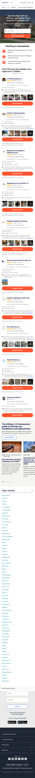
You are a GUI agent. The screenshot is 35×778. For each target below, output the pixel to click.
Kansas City (6, 584)
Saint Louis (5, 587)
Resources (5, 745)
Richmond (5, 669)
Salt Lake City (6, 663)
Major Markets (8, 490)
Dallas (4, 648)
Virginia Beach (6, 672)
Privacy (8, 765)
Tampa (4, 548)
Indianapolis (6, 557)
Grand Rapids (6, 575)
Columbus (5, 619)
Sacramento (6, 516)
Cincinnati (5, 613)
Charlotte (5, 601)
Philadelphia (6, 631)
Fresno (4, 504)
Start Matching (18, 36)
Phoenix (4, 498)
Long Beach (6, 507)
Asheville (5, 598)
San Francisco (6, 522)
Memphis (5, 640)
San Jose (5, 525)
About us (5, 750)
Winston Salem (7, 610)
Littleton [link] (13, 7)
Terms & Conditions (27, 768)
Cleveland (5, 616)
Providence (6, 637)
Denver (4, 528)
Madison (4, 678)
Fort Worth (5, 654)
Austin (4, 646)
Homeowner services (9, 734)
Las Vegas (5, 590)
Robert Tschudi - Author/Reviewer (11, 455)
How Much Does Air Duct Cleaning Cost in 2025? (11, 460)
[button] (5, 97)
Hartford (5, 531)
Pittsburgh (5, 634)
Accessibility (26, 765)
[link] (17, 82)
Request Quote (17, 103)
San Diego (5, 519)
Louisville (5, 560)
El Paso (4, 651)
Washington (6, 534)
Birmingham (6, 495)
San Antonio (6, 660)
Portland (5, 625)
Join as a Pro (23, 2)
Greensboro (6, 604)
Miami (4, 542)
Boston (4, 569)
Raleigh (4, 607)
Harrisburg (5, 628)
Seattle (4, 675)
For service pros (7, 739)
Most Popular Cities (8, 688)
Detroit (4, 572)
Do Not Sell (19, 765)
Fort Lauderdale (7, 536)
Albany (4, 592)
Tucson (4, 501)
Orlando (4, 545)
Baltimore (5, 566)
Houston (5, 657)
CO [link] (8, 7)
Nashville (5, 643)
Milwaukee (5, 681)
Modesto (5, 513)
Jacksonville (6, 539)
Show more (30, 128)
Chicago (5, 554)
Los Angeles (6, 510)
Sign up (17, 706)
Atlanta (4, 551)
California (13, 765)
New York (5, 595)
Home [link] (3, 7)
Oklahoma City (7, 622)
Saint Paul (5, 581)
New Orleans (6, 563)
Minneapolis (6, 578)
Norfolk (4, 666)
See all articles (9, 437)
